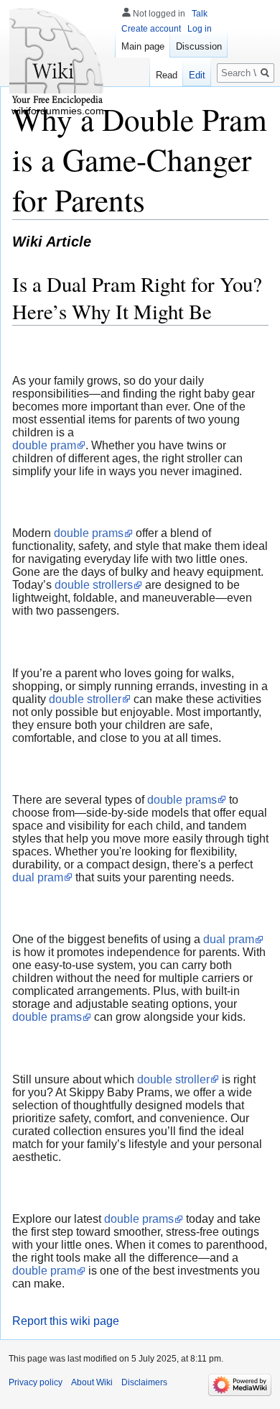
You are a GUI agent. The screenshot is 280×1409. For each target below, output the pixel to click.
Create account (151, 29)
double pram (44, 445)
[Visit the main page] (57, 57)
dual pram (37, 877)
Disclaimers (144, 1382)
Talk (199, 14)
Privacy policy (35, 1382)
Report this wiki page (65, 1321)
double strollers (94, 585)
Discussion (199, 46)
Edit (197, 75)
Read (166, 75)
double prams (88, 533)
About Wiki (92, 1382)
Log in (199, 29)
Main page (142, 46)
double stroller (85, 699)
